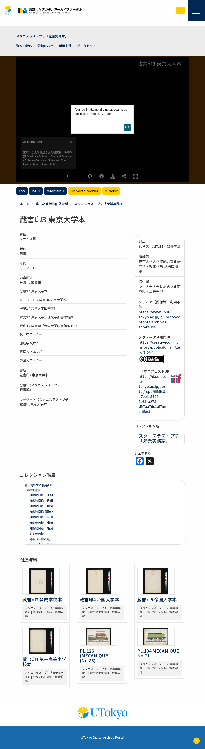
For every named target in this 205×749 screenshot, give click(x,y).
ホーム (25, 203)
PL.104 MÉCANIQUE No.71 (158, 653)
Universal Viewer (84, 190)
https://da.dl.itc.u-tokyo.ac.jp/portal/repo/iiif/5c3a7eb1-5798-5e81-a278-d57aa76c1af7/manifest (152, 394)
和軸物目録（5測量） (43, 517)
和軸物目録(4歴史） (42, 511)
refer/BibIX (55, 190)
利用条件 (65, 45)
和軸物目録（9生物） (43, 528)
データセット (86, 45)
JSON (36, 190)
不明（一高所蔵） (41, 539)
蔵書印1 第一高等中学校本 (44, 661)
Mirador (111, 190)
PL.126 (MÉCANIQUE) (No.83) (95, 655)
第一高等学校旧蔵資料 (52, 203)
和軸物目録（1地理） (43, 495)
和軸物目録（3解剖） (43, 506)
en (180, 10)
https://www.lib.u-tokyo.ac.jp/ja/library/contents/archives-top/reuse (159, 319)
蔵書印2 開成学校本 (42, 599)
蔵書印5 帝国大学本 (157, 599)
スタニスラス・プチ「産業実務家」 (42, 36)
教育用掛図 (34, 490)
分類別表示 (46, 45)
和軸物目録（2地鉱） (43, 500)
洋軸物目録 (37, 534)
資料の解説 (24, 45)
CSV (22, 190)
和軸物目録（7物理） (43, 523)
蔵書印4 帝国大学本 (99, 599)
